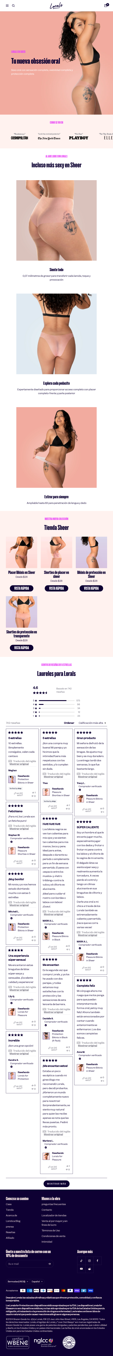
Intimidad (47, 1241)
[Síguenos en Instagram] (89, 1261)
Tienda (10, 1209)
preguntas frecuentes (54, 1204)
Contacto (47, 1209)
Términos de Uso (51, 1230)
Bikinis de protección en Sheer (91, 574)
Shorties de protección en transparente (21, 634)
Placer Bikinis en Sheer (21, 572)
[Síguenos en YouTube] (81, 1269)
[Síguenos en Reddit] (89, 1269)
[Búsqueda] (13, 5)
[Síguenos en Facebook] (97, 1261)
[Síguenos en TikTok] (81, 1261)
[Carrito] (105, 5)
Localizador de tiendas (54, 1215)
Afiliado (10, 1237)
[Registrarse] (49, 1264)
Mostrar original (19, 764)
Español (36, 1281)
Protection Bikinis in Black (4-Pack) (60, 1037)
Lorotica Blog (13, 1221)
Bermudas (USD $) (16, 1281)
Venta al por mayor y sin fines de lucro (55, 1223)
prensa (10, 1226)
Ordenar (69, 723)
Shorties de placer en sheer (56, 574)
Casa (8, 1204)
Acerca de (11, 1215)
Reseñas (10, 1232)
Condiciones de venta (53, 1236)
